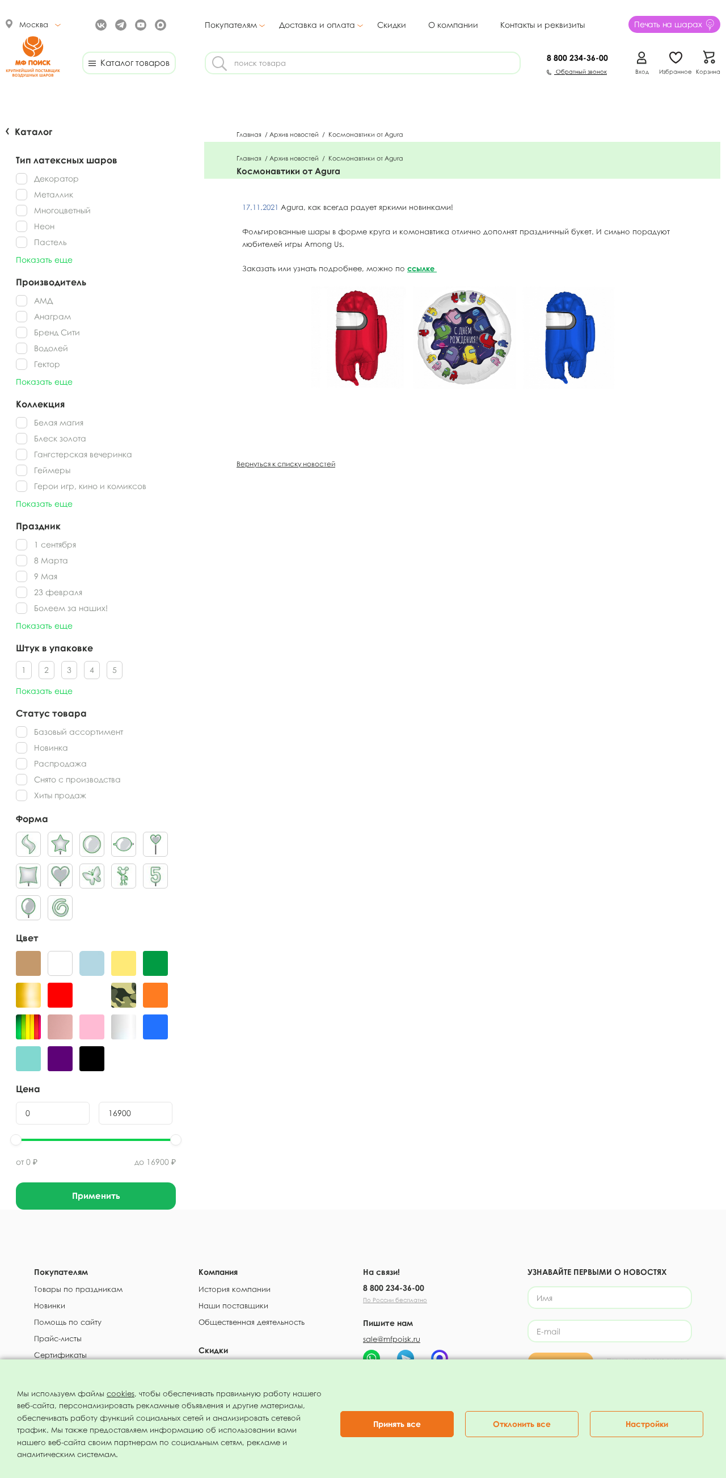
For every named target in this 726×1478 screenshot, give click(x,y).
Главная (250, 134)
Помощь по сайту (68, 1322)
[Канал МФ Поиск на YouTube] (139, 24)
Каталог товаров (133, 62)
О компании (453, 25)
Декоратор (56, 178)
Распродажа (60, 763)
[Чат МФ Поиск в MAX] (439, 1358)
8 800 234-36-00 (393, 1287)
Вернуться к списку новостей (286, 464)
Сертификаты (60, 1354)
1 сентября (55, 544)
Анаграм (52, 316)
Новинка (51, 747)
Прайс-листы (58, 1338)
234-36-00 (577, 57)
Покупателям (231, 25)
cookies (120, 1393)
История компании (235, 1289)
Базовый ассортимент (78, 731)
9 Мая (45, 576)
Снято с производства (77, 779)
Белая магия (58, 422)
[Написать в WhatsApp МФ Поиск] (371, 1358)
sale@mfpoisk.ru (391, 1339)
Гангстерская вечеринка (83, 454)
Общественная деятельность (252, 1322)
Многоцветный (62, 210)
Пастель (50, 242)
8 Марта (51, 560)
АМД (43, 300)
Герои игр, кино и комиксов (90, 486)
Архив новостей (294, 134)
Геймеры (52, 470)
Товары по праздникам (78, 1289)
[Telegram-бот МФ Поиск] (405, 1358)
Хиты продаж (60, 795)
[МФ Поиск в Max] (159, 24)
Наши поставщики (233, 1305)
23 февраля (58, 592)
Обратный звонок (580, 71)
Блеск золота (60, 438)
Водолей (51, 348)
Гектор (47, 364)
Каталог (33, 132)
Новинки (49, 1305)
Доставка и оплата (317, 25)
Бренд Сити (57, 332)
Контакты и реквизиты (542, 25)
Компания (218, 1272)
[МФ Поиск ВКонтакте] (99, 24)
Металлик (53, 194)
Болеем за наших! (71, 608)
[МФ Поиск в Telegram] (119, 24)
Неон (44, 226)
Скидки (391, 25)
